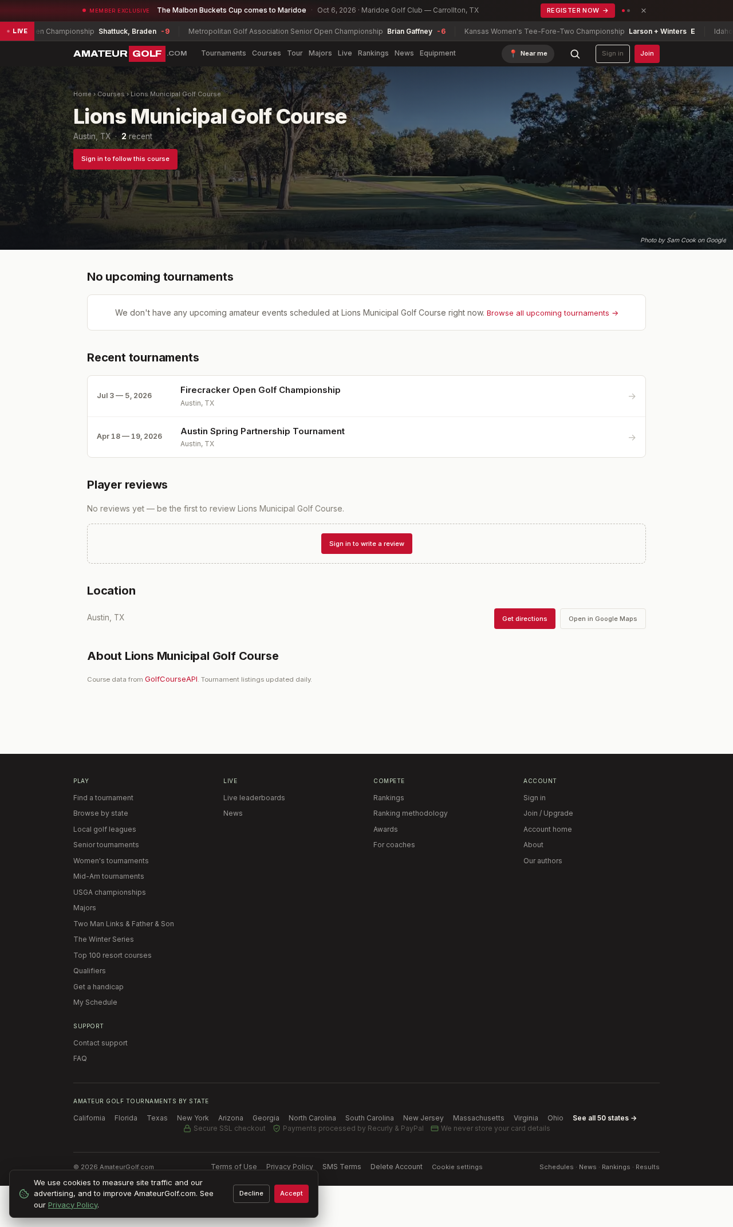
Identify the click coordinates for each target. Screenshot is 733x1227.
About (533, 844)
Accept (291, 1193)
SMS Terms (341, 1166)
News (404, 53)
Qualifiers (89, 970)
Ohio (555, 1118)
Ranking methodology (410, 813)
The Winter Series (103, 939)
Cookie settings (457, 1167)
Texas (157, 1118)
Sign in (613, 53)
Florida (126, 1118)
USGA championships (109, 892)
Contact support (100, 1043)
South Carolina (369, 1118)
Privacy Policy (289, 1166)
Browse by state (100, 813)
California (89, 1118)
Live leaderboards (254, 797)
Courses (266, 53)
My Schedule (95, 1002)
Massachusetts (479, 1118)
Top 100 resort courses (112, 955)
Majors (320, 53)
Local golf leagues (104, 829)
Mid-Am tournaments (108, 876)
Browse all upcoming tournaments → (552, 312)
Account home (547, 829)
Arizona (230, 1118)
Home (82, 94)
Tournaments (223, 53)
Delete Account (397, 1166)
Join (647, 53)
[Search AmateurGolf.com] (574, 53)
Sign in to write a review (366, 544)
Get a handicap (98, 986)
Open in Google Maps (603, 619)
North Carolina (312, 1118)
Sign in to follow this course (125, 159)
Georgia (266, 1118)
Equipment (438, 53)
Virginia (526, 1118)
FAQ (80, 1058)
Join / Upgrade (548, 813)
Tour (295, 53)
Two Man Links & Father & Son (123, 923)
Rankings (373, 53)
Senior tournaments (106, 844)
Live (345, 53)
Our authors (542, 860)
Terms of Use (234, 1166)
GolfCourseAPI (171, 678)
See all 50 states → (605, 1118)
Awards (385, 829)
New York (193, 1118)
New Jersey (423, 1118)
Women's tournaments (111, 860)
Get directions (524, 619)
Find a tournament (103, 797)
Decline (251, 1193)
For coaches (394, 844)
